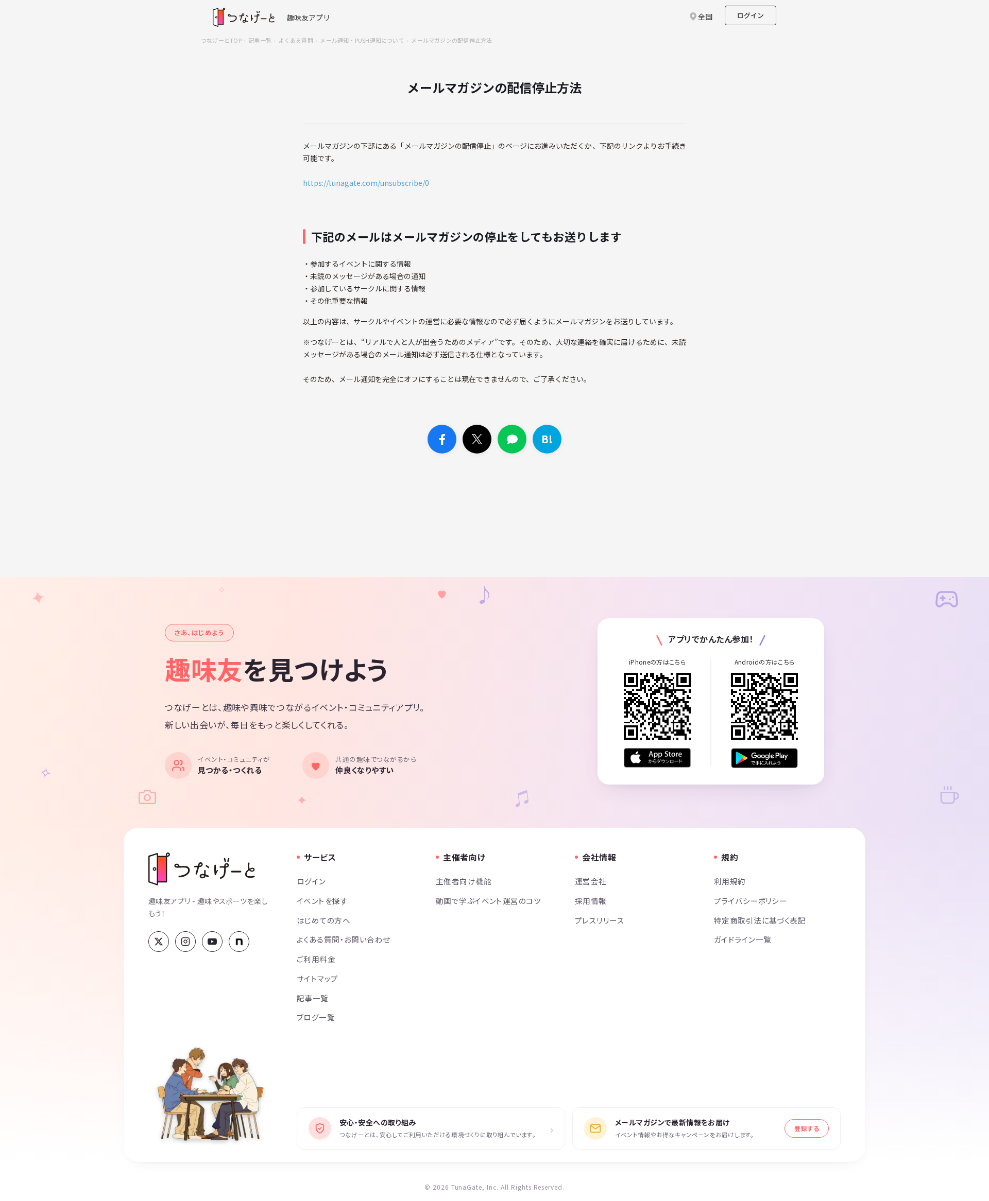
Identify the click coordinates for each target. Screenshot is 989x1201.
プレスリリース (599, 920)
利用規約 (730, 881)
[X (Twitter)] (158, 941)
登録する (806, 1128)
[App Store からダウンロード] (657, 758)
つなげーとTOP (221, 40)
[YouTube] (212, 941)
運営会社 (591, 881)
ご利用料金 (316, 958)
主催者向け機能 (463, 881)
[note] (239, 941)
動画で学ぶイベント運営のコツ (488, 900)
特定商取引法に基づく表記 (760, 920)
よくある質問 (296, 40)
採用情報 (591, 900)
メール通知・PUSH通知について (362, 40)
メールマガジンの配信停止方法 (451, 40)
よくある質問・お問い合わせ (343, 939)
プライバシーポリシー (750, 900)
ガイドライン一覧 (742, 939)
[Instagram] (185, 941)
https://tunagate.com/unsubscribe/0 (366, 183)
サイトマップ (317, 978)
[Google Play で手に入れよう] (764, 758)
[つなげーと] (201, 868)
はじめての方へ (323, 920)
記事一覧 (259, 40)
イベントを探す (322, 900)
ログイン (750, 15)
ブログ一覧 (316, 1017)
